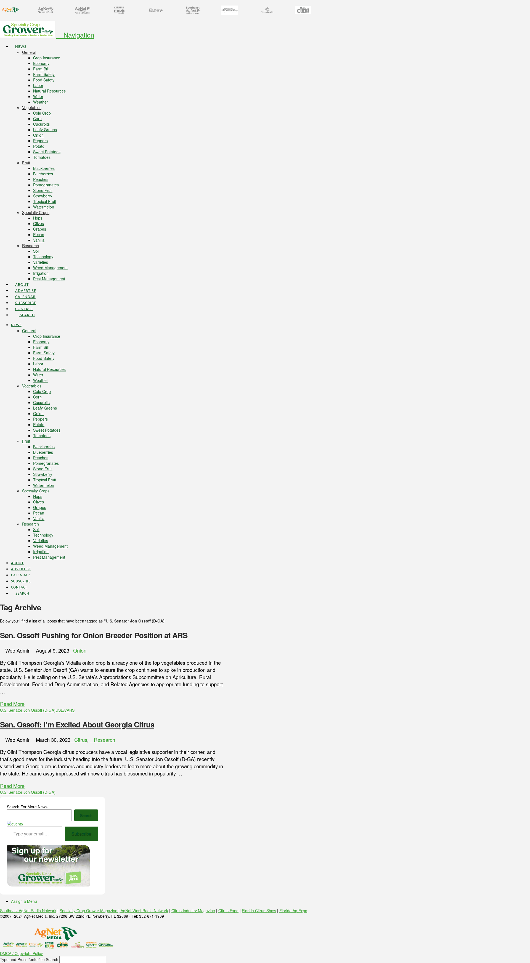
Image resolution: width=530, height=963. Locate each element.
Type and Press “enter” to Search (29, 959)
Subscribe (81, 833)
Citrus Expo (228, 910)
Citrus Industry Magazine (193, 910)
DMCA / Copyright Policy (21, 953)
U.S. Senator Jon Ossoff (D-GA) (27, 710)
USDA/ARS (65, 710)
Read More (12, 703)
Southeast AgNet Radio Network (28, 910)
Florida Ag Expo (293, 910)
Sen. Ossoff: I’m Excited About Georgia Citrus (77, 724)
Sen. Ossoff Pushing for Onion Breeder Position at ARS (93, 635)
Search (86, 815)
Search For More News (27, 806)
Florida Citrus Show (259, 910)
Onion (79, 650)
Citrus (80, 739)
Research (104, 739)
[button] (75, 34)
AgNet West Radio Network (144, 910)
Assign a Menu (24, 901)
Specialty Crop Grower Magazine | (90, 910)
